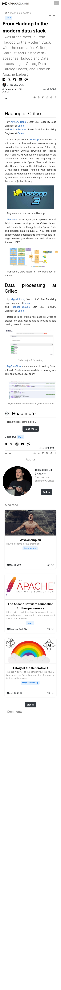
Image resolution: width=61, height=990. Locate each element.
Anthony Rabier (19, 121)
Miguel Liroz (17, 299)
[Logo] (15, 3)
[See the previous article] (51, 15)
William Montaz (18, 129)
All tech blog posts (18, 12)
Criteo (20, 125)
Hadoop (34, 139)
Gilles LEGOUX (15, 84)
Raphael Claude (20, 307)
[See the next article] (54, 15)
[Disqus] (30, 752)
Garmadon (12, 219)
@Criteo (49, 480)
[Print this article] (35, 97)
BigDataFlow (14, 366)
